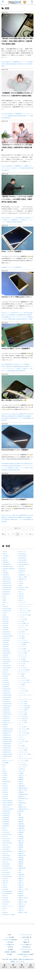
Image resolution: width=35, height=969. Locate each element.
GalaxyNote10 (6, 631)
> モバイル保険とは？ (25, 944)
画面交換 (11, 470)
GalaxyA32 (5, 625)
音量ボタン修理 (23, 912)
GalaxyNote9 (6, 640)
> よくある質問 (9, 937)
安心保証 (21, 819)
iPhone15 (5, 862)
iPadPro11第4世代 (7, 805)
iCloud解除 (5, 762)
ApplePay (5, 560)
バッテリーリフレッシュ (25, 699)
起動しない (22, 885)
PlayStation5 (22, 570)
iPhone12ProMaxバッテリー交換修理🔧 (15, 450)
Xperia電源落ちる (6, 317)
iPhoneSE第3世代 (7, 893)
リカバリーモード (23, 752)
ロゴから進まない (23, 764)
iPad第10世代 (6, 811)
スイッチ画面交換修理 (9, 370)
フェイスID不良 (23, 720)
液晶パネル (22, 840)
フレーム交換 (22, 726)
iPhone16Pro (6, 874)
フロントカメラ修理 (24, 729)
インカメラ (22, 617)
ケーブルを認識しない (24, 642)
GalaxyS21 (5, 655)
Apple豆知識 (5, 463)
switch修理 (8, 166)
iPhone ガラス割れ (11, 414)
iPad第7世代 (6, 821)
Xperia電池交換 (19, 314)
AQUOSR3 (5, 572)
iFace (4, 764)
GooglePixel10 (6, 688)
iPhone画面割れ (27, 416)
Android (5, 553)
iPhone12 (5, 836)
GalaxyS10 (5, 642)
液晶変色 (10, 64)
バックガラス (22, 688)
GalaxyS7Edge (7, 674)
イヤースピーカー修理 (24, 615)
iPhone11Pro (6, 832)
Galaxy (4, 615)
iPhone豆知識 (24, 463)
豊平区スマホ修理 (27, 319)
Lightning (5, 912)
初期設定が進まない (24, 809)
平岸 (29, 467)
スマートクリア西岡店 (26, 317)
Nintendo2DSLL (23, 555)
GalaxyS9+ (5, 680)
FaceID (5, 612)
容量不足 (21, 821)
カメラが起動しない (24, 623)
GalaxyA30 (5, 623)
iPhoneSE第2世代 (7, 891)
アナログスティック (24, 606)
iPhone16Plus (6, 872)
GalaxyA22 (5, 621)
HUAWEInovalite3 (7, 741)
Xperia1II (21, 594)
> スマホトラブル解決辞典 (9, 939)
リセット (21, 756)
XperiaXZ (21, 598)
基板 (20, 815)
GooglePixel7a (6, 718)
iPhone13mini (6, 847)
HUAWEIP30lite (7, 750)
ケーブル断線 (22, 644)
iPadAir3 (5, 775)
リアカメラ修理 (23, 750)
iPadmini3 (5, 788)
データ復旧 (22, 674)
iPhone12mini (6, 838)
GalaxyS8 (5, 676)
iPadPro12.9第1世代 (8, 809)
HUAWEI (5, 726)
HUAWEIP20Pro (7, 747)
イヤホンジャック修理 (24, 610)
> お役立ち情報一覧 (25, 937)
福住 (15, 470)
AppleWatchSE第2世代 (9, 568)
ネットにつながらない (24, 682)
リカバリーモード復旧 (24, 754)
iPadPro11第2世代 (7, 800)
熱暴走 (20, 849)
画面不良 (20, 64)
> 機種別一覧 (25, 942)
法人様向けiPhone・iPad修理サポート (25, 955)
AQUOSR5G (6, 574)
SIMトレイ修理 (23, 577)
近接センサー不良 (23, 889)
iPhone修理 (9, 113)
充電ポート (22, 781)
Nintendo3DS (22, 558)
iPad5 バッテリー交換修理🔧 (12, 251)
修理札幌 (10, 115)
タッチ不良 (22, 665)
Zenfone (21, 600)
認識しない (22, 883)
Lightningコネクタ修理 (9, 914)
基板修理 (21, 817)
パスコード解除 (23, 714)
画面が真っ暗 (22, 855)
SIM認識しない (23, 579)
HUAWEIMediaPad (8, 731)
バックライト (22, 693)
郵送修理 (21, 895)
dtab (4, 604)
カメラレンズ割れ (23, 629)
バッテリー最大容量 (24, 707)
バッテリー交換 (21, 418)
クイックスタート (23, 640)
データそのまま (23, 667)
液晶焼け (15, 64)
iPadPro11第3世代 (7, 802)
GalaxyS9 (5, 678)
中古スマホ (22, 771)
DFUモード (6, 602)
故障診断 (21, 832)
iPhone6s (5, 883)
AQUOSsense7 (7, 589)
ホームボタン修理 (23, 741)
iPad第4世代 (6, 815)
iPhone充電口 (26, 217)
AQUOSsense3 (7, 581)
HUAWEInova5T (7, 737)
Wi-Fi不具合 (22, 589)
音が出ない (22, 908)
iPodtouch (5, 904)
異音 (20, 870)
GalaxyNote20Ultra (8, 636)
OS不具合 (21, 566)
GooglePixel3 (6, 691)
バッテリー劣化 (23, 703)
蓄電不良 (21, 878)
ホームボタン (22, 739)
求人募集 (9, 954)
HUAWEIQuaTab (7, 756)
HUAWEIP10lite (7, 743)
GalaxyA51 (5, 629)
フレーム (21, 724)
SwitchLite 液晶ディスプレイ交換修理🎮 (16, 348)
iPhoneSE (5, 889)
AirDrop (5, 551)
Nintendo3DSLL (23, 560)
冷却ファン (22, 800)
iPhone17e (5, 880)
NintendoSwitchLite (24, 564)
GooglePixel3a (6, 693)
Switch (3, 166)
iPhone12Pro (6, 840)
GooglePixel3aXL (7, 695)
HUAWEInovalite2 (7, 739)
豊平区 (3, 66)
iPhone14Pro (6, 857)
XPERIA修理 (17, 465)
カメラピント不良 (23, 625)
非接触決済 (22, 906)
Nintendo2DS (22, 553)
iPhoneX (5, 895)
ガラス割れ (16, 467)
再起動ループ (22, 796)
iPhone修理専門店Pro (7, 364)
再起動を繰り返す (23, 794)
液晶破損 (20, 115)
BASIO (4, 600)
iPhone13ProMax (7, 851)
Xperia (20, 591)
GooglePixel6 (6, 710)
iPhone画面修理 (18, 416)
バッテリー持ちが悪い (24, 705)
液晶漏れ (21, 847)
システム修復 (22, 648)
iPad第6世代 (6, 819)
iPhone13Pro (6, 849)
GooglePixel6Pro (7, 714)
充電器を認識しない (24, 788)
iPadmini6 (5, 794)
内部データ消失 (23, 790)
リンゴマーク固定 (23, 760)
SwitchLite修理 (6, 366)
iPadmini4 (5, 790)
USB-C (20, 585)
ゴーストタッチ (26, 113)
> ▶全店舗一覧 (25, 947)
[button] (31, 496)
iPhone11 (5, 830)
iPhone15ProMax (7, 868)
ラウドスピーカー (23, 747)
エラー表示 (22, 621)
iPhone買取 (5, 418)
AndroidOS (5, 555)
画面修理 (21, 859)
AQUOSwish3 (6, 591)
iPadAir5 (5, 779)
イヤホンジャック (23, 608)
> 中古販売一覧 (9, 944)
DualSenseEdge (7, 608)
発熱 (20, 872)
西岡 (31, 64)
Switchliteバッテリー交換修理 (21, 364)
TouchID (21, 583)
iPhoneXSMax (6, 902)
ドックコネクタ (23, 678)
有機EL (20, 834)
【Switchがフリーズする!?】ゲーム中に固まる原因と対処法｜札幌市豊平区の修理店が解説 (17, 147)
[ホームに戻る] (17, 931)
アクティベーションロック (26, 604)
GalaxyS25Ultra (7, 667)
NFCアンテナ (22, 551)
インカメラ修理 (23, 619)
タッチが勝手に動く (24, 661)
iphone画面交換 (9, 416)
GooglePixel (6, 686)
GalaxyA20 (5, 617)
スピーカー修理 (23, 653)
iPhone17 (5, 878)
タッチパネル (22, 663)
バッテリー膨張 (23, 710)
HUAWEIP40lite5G (7, 754)
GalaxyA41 (5, 627)
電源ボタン (22, 899)
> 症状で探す (9, 942)
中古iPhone (22, 769)
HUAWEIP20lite (7, 745)
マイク (20, 743)
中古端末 (21, 773)
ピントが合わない (23, 716)
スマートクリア (23, 61)
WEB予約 (30, 966)
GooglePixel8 (6, 720)
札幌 (6, 64)
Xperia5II (21, 596)
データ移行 (22, 676)
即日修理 (30, 61)
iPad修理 (6, 61)
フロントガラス (23, 731)
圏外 (20, 813)
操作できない (22, 830)
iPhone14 (5, 853)
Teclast (20, 581)
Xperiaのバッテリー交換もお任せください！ (17, 297)
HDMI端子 (5, 724)
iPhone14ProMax (7, 859)
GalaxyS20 (5, 646)
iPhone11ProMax (7, 834)
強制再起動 (22, 826)
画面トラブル (27, 115)
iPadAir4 (5, 777)
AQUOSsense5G (7, 585)
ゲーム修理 (23, 368)
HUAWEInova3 (7, 735)
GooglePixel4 (6, 699)
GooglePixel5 (6, 707)
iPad (3, 61)
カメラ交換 (22, 631)
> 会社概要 (9, 949)
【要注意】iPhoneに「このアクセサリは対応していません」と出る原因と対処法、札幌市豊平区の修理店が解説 (17, 199)
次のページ (17, 528)
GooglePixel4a (6, 701)
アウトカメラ (22, 602)
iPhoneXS (5, 899)
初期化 (20, 805)
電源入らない (22, 904)
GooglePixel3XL (7, 697)
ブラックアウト (23, 735)
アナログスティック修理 (13, 368)
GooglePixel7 (6, 716)
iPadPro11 (5, 798)
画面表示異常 (22, 868)
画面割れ (21, 862)
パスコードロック (23, 712)
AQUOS (5, 570)
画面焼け (21, 866)
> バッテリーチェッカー (25, 934)
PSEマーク (21, 572)
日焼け (3, 64)
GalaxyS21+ (6, 657)
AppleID (5, 558)
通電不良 (21, 893)
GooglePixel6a (6, 712)
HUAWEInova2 (7, 733)
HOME (9, 934)
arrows (4, 596)
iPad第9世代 (6, 826)
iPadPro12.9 (6, 807)
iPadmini (5, 783)
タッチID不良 (22, 659)
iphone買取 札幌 (12, 418)
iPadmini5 (5, 792)
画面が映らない (23, 851)
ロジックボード (23, 767)
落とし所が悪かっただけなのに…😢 (14, 400)
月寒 (31, 467)
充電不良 (9, 222)
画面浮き (21, 864)
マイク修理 (22, 745)
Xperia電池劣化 (28, 314)
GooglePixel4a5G (7, 703)
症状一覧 (22, 966)
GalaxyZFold (6, 684)
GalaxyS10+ (6, 644)
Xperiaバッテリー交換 (20, 312)
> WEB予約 (9, 947)
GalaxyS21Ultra (7, 661)
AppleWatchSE (7, 564)
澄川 (8, 470)
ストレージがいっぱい (24, 650)
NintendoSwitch (23, 562)
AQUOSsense (6, 577)
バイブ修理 (22, 684)
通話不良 (21, 891)
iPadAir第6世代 (7, 781)
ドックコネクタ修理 (24, 680)
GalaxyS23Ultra (7, 665)
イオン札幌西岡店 (14, 61)
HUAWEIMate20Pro (8, 729)
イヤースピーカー (23, 612)
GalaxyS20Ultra (7, 653)
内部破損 (21, 792)
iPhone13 (5, 845)
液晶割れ (21, 845)
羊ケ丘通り (26, 64)
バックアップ (22, 686)
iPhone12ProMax (7, 842)
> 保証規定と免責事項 (9, 952)
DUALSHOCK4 (7, 610)
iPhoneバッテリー (11, 217)
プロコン (21, 737)
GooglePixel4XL (7, 705)
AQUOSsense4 (7, 583)
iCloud (4, 758)
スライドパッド (23, 655)
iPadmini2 (5, 786)
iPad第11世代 (6, 813)
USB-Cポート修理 (23, 587)
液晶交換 (4, 470)
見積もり (21, 880)
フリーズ (9, 168)
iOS (4, 767)
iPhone (4, 113)
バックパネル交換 (23, 691)
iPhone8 (5, 887)
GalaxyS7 (5, 672)
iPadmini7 (5, 796)
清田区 (17, 370)
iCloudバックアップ (8, 760)
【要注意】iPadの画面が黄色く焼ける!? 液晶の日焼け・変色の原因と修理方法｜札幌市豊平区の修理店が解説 (17, 41)
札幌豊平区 (29, 418)
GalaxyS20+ (6, 648)
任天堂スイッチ (16, 168)
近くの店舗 (13, 966)
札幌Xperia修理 (15, 319)
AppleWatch (6, 562)
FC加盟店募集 (25, 952)
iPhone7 (5, 885)
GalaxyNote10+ (7, 634)
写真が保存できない (24, 798)
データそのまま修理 (24, 669)
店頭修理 (21, 823)
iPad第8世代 (6, 823)
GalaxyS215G (6, 659)
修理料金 (21, 777)
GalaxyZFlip (6, 682)
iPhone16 (5, 870)
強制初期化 (22, 828)
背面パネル (22, 876)
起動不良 (6, 170)
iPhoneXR (5, 897)
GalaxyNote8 (6, 638)
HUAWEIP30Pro (7, 752)
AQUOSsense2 (7, 579)
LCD (4, 910)
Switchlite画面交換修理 (16, 366)
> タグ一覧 (25, 939)
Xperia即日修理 (11, 314)
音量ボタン (22, 910)
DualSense (5, 606)
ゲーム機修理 (25, 166)
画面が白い (22, 853)
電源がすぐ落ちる (23, 897)
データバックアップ (24, 672)
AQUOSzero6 (6, 594)
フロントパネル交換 (24, 733)
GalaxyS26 (5, 669)
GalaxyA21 (5, 619)
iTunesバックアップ (8, 906)
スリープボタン (23, 657)
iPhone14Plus (6, 855)
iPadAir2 (5, 773)
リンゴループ (22, 762)
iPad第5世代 (6, 817)
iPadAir (4, 771)
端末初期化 (22, 874)
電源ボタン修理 (23, 902)
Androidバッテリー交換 (8, 312)
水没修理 (21, 836)
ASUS (4, 598)
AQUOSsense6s (7, 587)
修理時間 (21, 779)
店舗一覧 (4, 966)
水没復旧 (21, 838)
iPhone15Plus (6, 864)
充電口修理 (22, 786)
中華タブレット (23, 775)
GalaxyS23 (5, 663)
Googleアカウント (7, 722)
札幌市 (27, 168)
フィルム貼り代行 (23, 718)
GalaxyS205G (6, 650)
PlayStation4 (22, 568)
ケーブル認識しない (23, 220)
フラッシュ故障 (23, 722)
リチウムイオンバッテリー (26, 758)
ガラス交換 (22, 636)
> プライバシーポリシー (25, 949)
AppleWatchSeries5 (8, 566)
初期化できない (23, 807)
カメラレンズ (22, 627)
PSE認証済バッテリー (24, 574)
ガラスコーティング (24, 634)
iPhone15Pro (6, 866)
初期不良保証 (22, 802)
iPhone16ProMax (7, 876)
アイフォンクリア (26, 465)
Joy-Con (5, 908)
